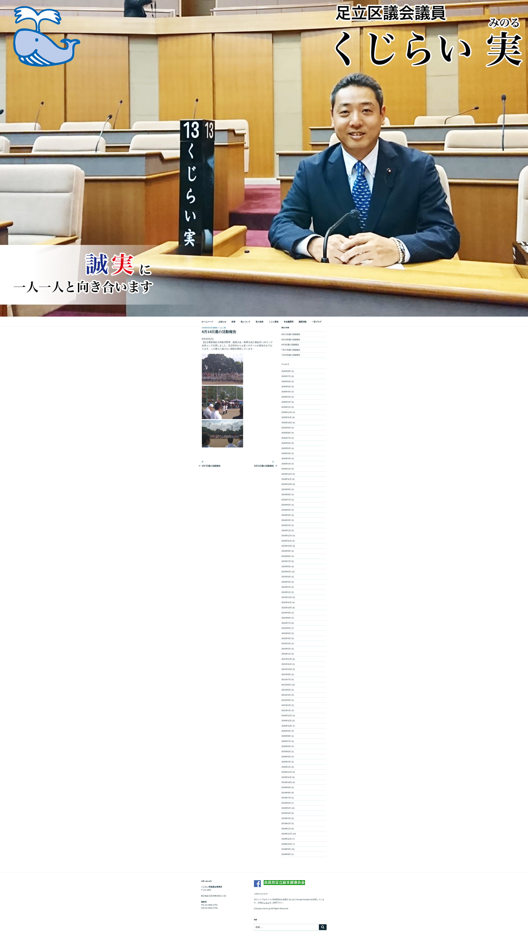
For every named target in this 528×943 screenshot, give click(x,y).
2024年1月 (286, 530)
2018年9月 (286, 849)
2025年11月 (286, 417)
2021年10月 (286, 669)
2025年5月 (286, 448)
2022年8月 (286, 618)
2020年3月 (286, 756)
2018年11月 (286, 839)
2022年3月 (286, 643)
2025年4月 (286, 453)
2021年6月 (286, 685)
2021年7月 (286, 679)
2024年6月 (286, 505)
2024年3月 (286, 520)
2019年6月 (286, 803)
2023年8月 (286, 556)
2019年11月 (286, 777)
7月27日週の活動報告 (290, 350)
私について (245, 322)
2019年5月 (286, 808)
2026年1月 (286, 407)
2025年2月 (286, 464)
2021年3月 (286, 700)
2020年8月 (286, 736)
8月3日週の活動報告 (290, 345)
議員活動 (302, 322)
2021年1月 (286, 710)
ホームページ (207, 322)
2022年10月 (286, 607)
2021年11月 (286, 664)
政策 (233, 322)
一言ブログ (316, 322)
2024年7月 (286, 500)
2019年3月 (286, 818)
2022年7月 (286, 623)
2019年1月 (286, 829)
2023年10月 (286, 546)
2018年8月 (286, 854)
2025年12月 (286, 412)
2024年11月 (286, 479)
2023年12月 (286, 535)
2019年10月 (286, 782)
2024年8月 (286, 494)
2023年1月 (286, 592)
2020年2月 (286, 762)
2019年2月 (286, 823)
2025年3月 (286, 458)
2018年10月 (286, 844)
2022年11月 (286, 602)
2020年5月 (286, 751)
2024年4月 (286, 515)
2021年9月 (286, 674)
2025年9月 (286, 428)
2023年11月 (286, 541)
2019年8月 (286, 793)
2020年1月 (286, 767)
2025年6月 (286, 443)
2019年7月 (286, 798)
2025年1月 (286, 469)
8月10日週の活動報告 (290, 339)
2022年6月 (286, 628)
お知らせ (222, 322)
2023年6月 (286, 566)
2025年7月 (286, 438)
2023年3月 (286, 582)
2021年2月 (286, 705)
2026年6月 (286, 381)
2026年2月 (286, 402)
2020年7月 (286, 741)
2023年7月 (286, 561)
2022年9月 (286, 613)
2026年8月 (286, 371)
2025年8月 (286, 433)
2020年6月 (286, 746)
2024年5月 (286, 510)
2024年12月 (286, 474)
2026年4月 (286, 392)
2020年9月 (286, 731)
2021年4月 (286, 695)
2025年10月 (286, 422)
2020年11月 (286, 720)
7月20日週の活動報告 (290, 355)
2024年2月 (286, 525)
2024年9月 (286, 489)
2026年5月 (286, 386)
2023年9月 (286, 551)
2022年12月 (286, 597)
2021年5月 (286, 690)
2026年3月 (286, 397)
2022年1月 (286, 654)
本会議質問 (288, 322)
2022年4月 (286, 638)
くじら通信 (273, 322)
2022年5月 (286, 633)
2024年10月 (286, 484)
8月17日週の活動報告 (290, 334)
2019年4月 (286, 813)
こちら (266, 902)
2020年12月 (286, 715)
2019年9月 (286, 787)
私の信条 (259, 322)
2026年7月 (286, 376)
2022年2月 (286, 649)
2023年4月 (286, 577)
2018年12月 (286, 834)
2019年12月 (286, 772)
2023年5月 (286, 571)
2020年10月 (286, 726)
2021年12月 (286, 659)
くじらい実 (222, 328)
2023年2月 (286, 587)
